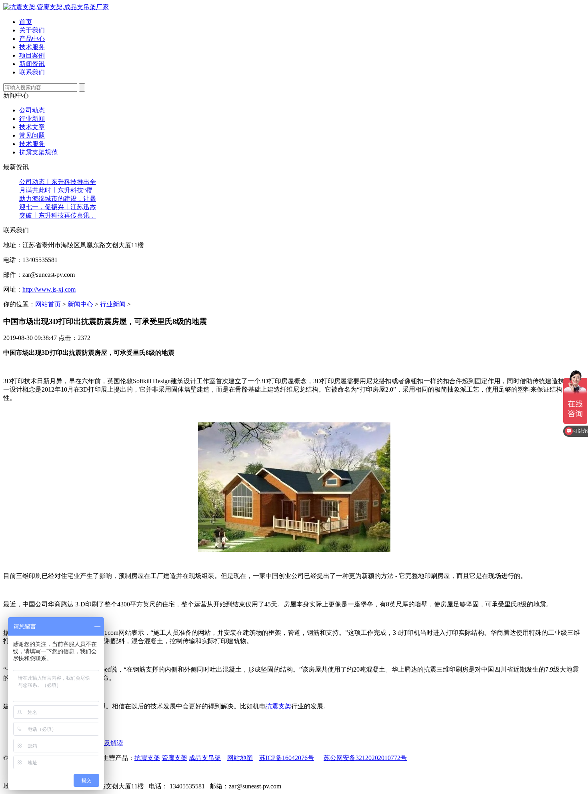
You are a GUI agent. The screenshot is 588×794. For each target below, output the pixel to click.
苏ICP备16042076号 (286, 757)
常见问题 (32, 135)
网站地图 (240, 757)
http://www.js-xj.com (49, 289)
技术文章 (32, 127)
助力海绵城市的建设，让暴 (57, 198)
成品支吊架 (205, 757)
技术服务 (32, 143)
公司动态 (32, 110)
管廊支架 (174, 757)
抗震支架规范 (38, 152)
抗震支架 (278, 706)
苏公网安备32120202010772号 (365, 757)
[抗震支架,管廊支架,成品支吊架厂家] (56, 7)
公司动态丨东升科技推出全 (57, 181)
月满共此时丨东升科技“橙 (55, 190)
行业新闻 (32, 118)
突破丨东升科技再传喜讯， (57, 215)
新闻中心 (80, 304)
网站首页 (48, 304)
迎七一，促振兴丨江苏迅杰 (57, 207)
